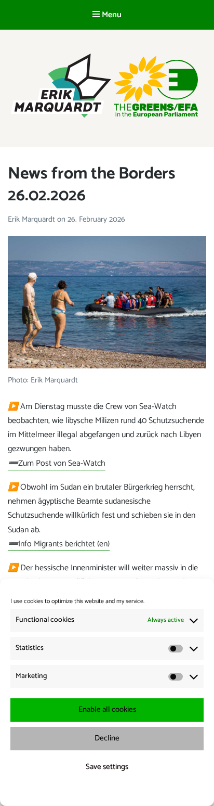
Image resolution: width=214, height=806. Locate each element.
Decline (107, 738)
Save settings (107, 766)
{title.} (88, 792)
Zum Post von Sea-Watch (56, 463)
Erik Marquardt (32, 219)
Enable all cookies (107, 709)
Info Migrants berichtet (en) (59, 544)
